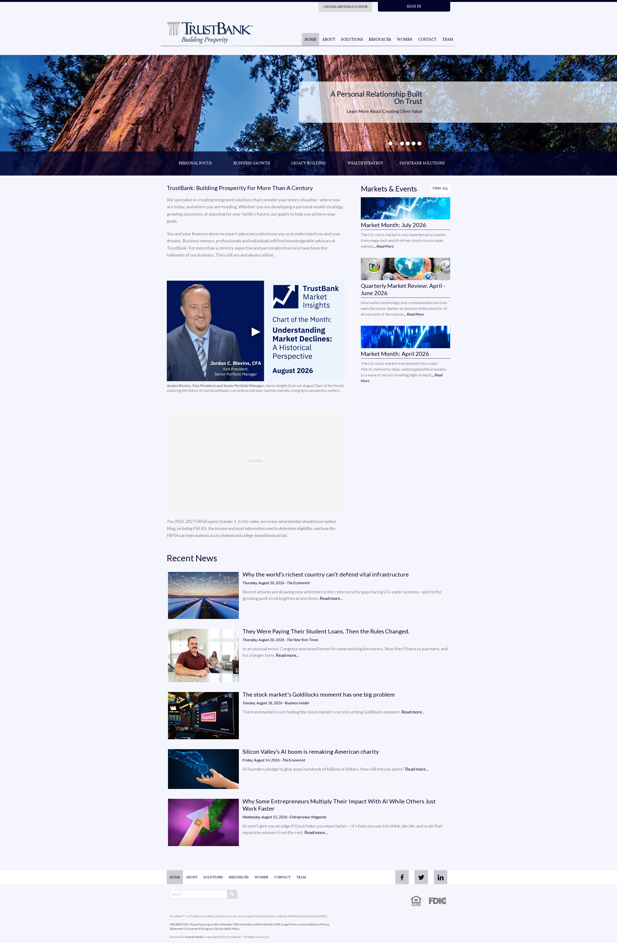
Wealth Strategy (365, 163)
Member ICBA (271, 924)
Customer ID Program (199, 928)
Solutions (352, 39)
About (328, 39)
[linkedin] (440, 877)
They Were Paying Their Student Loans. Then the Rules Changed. (325, 631)
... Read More (384, 246)
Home (310, 39)
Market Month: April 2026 (395, 353)
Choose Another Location (345, 7)
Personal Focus (195, 163)
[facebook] (402, 877)
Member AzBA (250, 924)
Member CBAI (230, 924)
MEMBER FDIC (179, 924)
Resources (380, 39)
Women (404, 39)
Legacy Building (308, 163)
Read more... (331, 598)
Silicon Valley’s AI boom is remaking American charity (310, 751)
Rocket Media (194, 937)
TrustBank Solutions (422, 163)
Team (447, 39)
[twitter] (421, 877)
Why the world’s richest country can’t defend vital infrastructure (325, 574)
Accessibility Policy (227, 928)
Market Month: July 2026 (393, 224)
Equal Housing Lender (205, 924)
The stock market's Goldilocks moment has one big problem (318, 694)
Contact (427, 39)
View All (440, 188)
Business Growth (252, 163)
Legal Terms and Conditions (300, 924)
